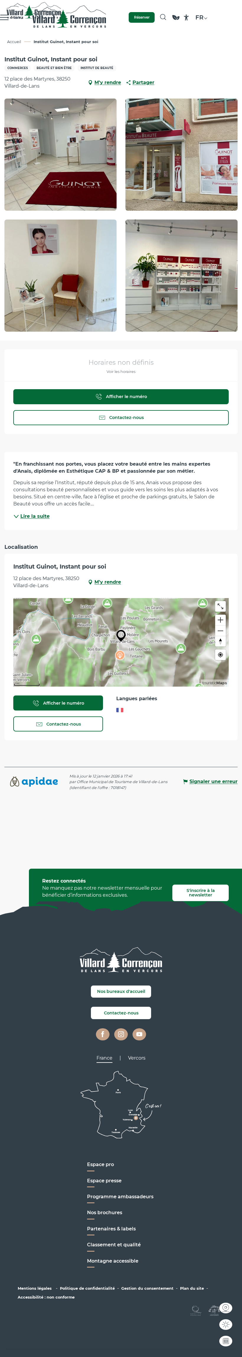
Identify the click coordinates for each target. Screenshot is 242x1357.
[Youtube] (139, 1034)
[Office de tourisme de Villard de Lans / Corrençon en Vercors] (69, 17)
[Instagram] (121, 1034)
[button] (163, 17)
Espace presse (104, 1181)
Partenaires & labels (111, 1229)
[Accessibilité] (186, 17)
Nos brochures (104, 1212)
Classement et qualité (114, 1245)
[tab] (104, 1058)
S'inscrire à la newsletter (201, 892)
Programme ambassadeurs (121, 1196)
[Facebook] (102, 1034)
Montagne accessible (112, 1261)
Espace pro (100, 1164)
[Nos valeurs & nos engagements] (175, 20)
